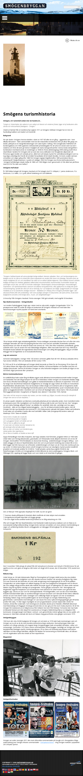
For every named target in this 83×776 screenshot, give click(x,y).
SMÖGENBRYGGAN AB (25, 762)
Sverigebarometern (47, 742)
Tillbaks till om (75, 40)
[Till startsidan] (24, 8)
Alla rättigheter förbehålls (11, 766)
